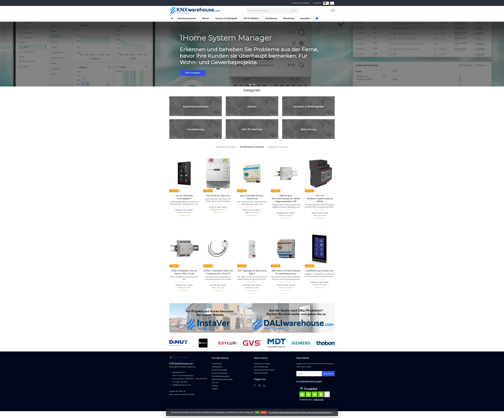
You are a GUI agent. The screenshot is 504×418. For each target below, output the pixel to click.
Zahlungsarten (217, 367)
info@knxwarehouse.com (181, 385)
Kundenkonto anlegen (300, 3)
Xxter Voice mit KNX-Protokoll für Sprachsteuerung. (285, 272)
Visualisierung (271, 18)
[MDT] (252, 343)
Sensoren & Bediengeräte (226, 18)
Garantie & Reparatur (220, 373)
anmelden (317, 3)
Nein (263, 412)
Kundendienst (217, 363)
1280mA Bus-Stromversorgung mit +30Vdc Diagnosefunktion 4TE (286, 198)
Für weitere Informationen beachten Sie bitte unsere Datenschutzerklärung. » (301, 412)
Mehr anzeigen (192, 73)
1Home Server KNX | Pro (218, 195)
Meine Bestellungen (261, 367)
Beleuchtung (288, 18)
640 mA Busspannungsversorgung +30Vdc (320, 198)
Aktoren (205, 18)
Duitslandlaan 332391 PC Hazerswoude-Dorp (182, 374)
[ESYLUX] (203, 343)
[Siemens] (276, 343)
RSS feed (215, 389)
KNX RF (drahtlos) (251, 18)
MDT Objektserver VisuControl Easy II (252, 272)
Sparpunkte (305, 18)
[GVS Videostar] (227, 343)
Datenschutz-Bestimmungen (222, 379)
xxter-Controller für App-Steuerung (252, 197)
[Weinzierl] (325, 343)
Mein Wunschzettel (261, 373)
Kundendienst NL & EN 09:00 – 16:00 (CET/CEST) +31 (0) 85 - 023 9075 (189, 380)
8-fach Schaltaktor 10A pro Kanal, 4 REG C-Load (184, 272)
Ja (257, 412)
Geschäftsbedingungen (220, 376)
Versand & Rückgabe (219, 370)
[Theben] (301, 343)
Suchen (293, 10)
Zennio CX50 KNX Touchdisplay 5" (184, 197)
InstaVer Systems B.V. (188, 367)
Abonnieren (328, 373)
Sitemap (215, 386)
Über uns (215, 382)
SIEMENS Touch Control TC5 (320, 270)
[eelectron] (178, 343)
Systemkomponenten (187, 18)
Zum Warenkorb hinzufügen (183, 220)
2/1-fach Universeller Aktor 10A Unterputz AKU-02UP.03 (218, 272)
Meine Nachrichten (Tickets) (264, 370)
